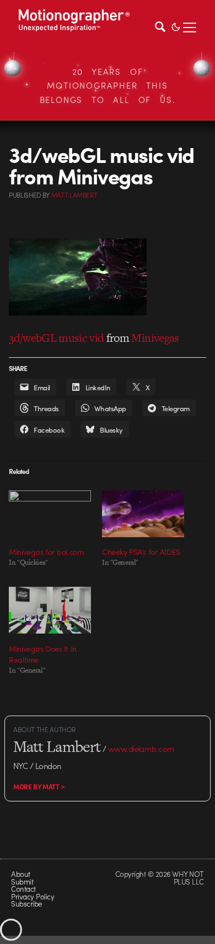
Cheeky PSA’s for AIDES (141, 551)
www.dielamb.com (141, 749)
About (20, 873)
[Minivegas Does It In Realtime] (50, 610)
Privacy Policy (32, 896)
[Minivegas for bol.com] (50, 513)
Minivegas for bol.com (46, 551)
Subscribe (26, 903)
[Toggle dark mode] (175, 26)
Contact (23, 888)
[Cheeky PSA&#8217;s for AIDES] (143, 513)
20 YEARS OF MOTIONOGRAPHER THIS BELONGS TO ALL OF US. (108, 86)
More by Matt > (39, 787)
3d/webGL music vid (56, 338)
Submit (22, 881)
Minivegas (155, 338)
